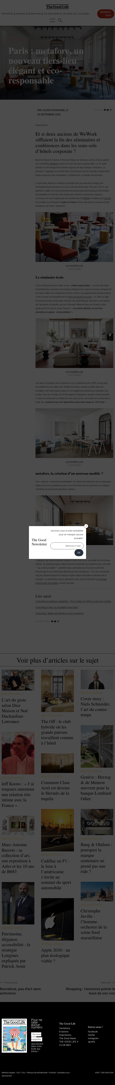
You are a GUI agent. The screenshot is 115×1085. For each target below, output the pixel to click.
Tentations (64, 1028)
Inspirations (65, 1034)
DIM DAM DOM (107, 1073)
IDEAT (97, 1073)
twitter (91, 1034)
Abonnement (7, 1076)
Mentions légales (8, 1073)
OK (78, 552)
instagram (93, 1038)
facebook (93, 1031)
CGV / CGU (20, 1073)
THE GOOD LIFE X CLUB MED (68, 1043)
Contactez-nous (63, 1073)
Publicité (52, 1073)
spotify (91, 1041)
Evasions (63, 1031)
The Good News (67, 1038)
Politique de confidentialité (37, 1073)
